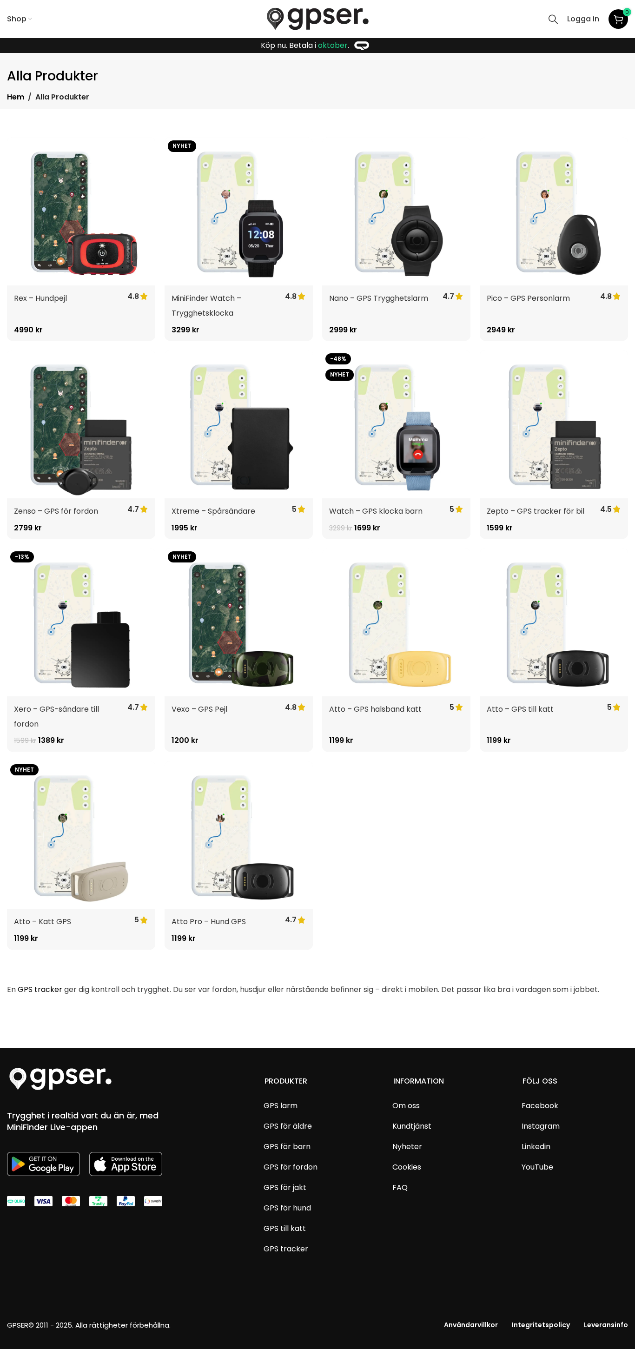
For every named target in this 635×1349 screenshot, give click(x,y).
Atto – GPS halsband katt (375, 709)
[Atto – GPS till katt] (554, 622)
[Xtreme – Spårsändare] (239, 424)
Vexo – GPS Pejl (199, 709)
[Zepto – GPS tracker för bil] (554, 424)
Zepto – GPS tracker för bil (535, 511)
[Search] (553, 19)
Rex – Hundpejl (40, 298)
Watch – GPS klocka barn (376, 511)
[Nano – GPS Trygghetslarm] (396, 211)
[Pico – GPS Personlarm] (554, 211)
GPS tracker (40, 989)
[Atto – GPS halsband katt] (396, 622)
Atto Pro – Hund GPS (209, 921)
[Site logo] (317, 18)
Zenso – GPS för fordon (56, 511)
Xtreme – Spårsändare (213, 511)
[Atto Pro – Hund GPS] (239, 835)
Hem (15, 97)
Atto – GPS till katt (520, 709)
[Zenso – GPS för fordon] (81, 424)
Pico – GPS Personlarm (528, 298)
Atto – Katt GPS (42, 921)
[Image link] (60, 1078)
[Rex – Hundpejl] (81, 211)
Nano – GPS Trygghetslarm (378, 298)
